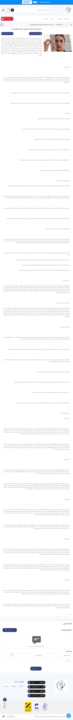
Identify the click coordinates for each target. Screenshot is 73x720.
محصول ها (21, 686)
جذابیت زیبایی (67, 24)
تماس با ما (46, 19)
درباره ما (52, 19)
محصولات (60, 19)
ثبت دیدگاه (36, 668)
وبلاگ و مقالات (59, 24)
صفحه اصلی (67, 19)
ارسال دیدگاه (11, 630)
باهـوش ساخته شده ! (10, 716)
